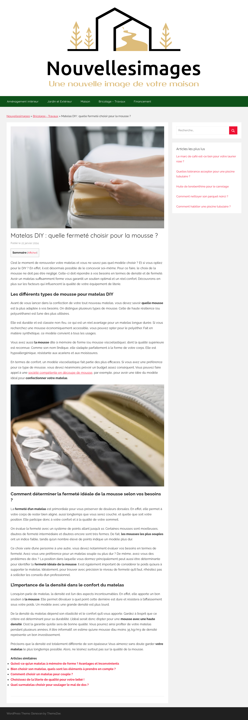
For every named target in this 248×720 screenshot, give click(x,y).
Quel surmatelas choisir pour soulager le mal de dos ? (50, 685)
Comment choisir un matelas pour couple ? (42, 674)
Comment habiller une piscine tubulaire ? (203, 206)
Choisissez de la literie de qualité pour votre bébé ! (48, 679)
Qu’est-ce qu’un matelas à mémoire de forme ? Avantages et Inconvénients (65, 663)
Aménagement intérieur (23, 101)
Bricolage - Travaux (45, 116)
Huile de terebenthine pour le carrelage (202, 186)
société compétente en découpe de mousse (60, 372)
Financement (142, 101)
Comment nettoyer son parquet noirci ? (202, 196)
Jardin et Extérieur (59, 101)
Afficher (32, 252)
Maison (85, 101)
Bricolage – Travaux (112, 101)
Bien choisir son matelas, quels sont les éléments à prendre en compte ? (63, 669)
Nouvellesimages (18, 116)
